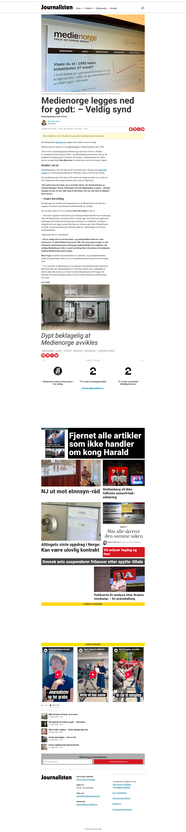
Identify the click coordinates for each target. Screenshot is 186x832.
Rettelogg (117, 803)
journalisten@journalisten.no (88, 796)
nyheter (59, 351)
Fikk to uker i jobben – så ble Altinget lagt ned (68, 730)
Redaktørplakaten (122, 787)
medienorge (78, 351)
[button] (43, 360)
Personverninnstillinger (122, 809)
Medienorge (61, 142)
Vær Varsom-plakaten (122, 784)
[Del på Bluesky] (143, 129)
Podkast (88, 8)
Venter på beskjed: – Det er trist (62, 737)
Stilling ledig (101, 8)
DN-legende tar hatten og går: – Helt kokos (67, 722)
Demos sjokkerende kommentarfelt (64, 745)
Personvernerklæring (121, 798)
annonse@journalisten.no (87, 804)
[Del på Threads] (139, 129)
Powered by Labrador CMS (93, 829)
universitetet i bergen (106, 351)
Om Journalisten (120, 793)
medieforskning (48, 351)
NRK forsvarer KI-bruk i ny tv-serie (63, 714)
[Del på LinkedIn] (135, 129)
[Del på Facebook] (131, 129)
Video (78, 8)
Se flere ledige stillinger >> (93, 388)
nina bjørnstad (90, 351)
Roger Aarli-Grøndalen (85, 779)
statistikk (67, 351)
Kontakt (113, 8)
